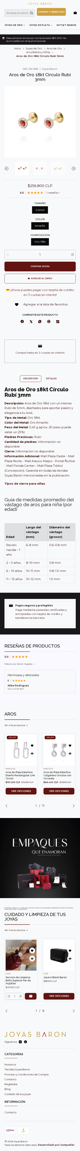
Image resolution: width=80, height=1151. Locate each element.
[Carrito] (75, 13)
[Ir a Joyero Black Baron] (58, 955)
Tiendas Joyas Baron (17, 1069)
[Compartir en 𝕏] (31, 321)
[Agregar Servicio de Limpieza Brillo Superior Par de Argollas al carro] (31, 996)
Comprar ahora (40, 266)
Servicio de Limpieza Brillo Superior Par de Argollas (18, 980)
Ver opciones (21, 791)
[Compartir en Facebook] (22, 321)
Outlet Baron (66, 25)
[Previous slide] (7, 168)
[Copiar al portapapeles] (58, 321)
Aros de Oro (54, 48)
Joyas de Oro (14, 25)
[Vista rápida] (32, 754)
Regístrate (10, 1084)
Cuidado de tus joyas (17, 1094)
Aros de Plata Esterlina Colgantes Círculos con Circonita (57, 775)
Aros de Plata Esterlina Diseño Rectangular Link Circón (20, 775)
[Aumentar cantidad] (73, 254)
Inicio (17, 48)
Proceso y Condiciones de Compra (26, 1074)
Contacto (10, 1079)
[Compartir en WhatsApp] (40, 321)
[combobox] (19, 13)
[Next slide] (73, 168)
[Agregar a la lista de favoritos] (32, 746)
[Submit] (31, 13)
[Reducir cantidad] (8, 254)
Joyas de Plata (39, 25)
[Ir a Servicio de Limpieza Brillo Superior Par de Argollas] (21, 955)
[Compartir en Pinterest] (49, 321)
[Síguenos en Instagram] (20, 1042)
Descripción (30, 378)
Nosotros (10, 1064)
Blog (7, 1089)
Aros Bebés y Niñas (38, 52)
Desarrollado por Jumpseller (56, 1144)
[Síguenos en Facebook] (25, 1042)
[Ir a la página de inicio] (40, 4)
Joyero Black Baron (55, 977)
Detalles (51, 378)
